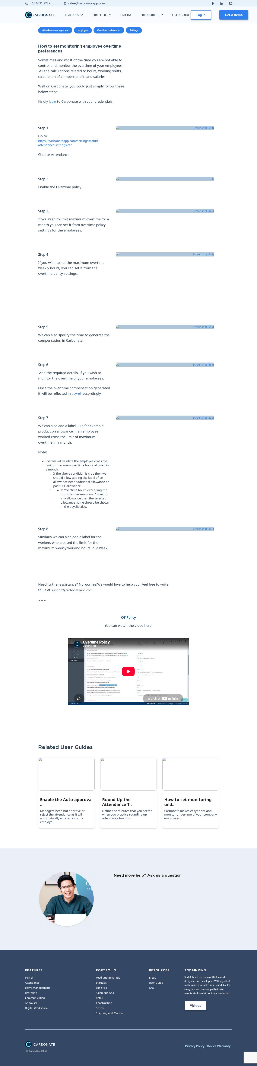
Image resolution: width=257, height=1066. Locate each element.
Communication (35, 998)
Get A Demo (234, 15)
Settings (134, 30)
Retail (99, 998)
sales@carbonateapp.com (86, 3)
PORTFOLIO (99, 15)
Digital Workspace (36, 1008)
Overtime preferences (108, 30)
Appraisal (31, 1003)
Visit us (195, 1005)
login (52, 101)
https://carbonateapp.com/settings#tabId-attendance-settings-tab (68, 143)
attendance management (55, 30)
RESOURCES (150, 15)
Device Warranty (218, 1046)
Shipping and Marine (109, 1013)
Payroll (29, 977)
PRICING (126, 15)
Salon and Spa (105, 993)
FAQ (151, 987)
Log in (201, 15)
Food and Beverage (108, 977)
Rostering (31, 993)
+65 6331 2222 (39, 3)
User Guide (156, 982)
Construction (104, 1003)
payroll (76, 393)
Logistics (101, 987)
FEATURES (72, 15)
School (100, 1008)
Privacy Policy (194, 1046)
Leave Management (37, 987)
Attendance (32, 982)
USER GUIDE (181, 15)
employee (83, 30)
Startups (101, 982)
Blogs (152, 977)
